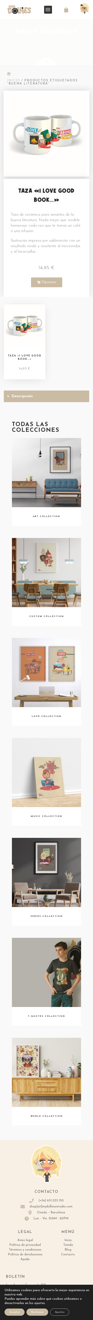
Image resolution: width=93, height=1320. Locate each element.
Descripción (22, 396)
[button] (48, 10)
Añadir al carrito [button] (24, 333)
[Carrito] (66, 10)
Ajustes (59, 1312)
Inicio (13, 80)
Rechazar (37, 1312)
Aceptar (14, 1312)
